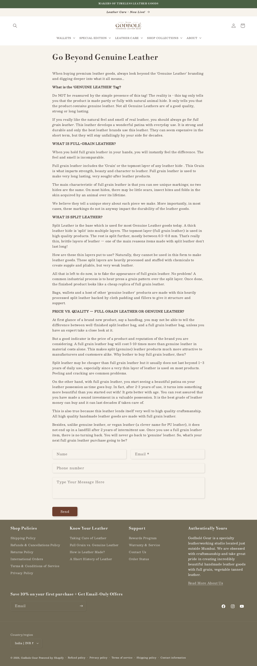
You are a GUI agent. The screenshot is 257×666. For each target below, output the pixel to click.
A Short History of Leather (91, 558)
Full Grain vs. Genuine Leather (94, 544)
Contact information (173, 658)
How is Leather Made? (87, 551)
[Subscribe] (81, 606)
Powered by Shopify (51, 658)
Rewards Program (143, 537)
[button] (15, 25)
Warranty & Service (144, 544)
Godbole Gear (29, 658)
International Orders (26, 558)
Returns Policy (21, 551)
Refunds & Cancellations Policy (35, 544)
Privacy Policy (21, 572)
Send (64, 511)
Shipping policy (146, 658)
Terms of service (122, 658)
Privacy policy (99, 658)
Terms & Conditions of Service (34, 565)
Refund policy (76, 658)
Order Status (139, 558)
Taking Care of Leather (88, 537)
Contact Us (137, 551)
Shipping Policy (23, 537)
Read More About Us (205, 583)
